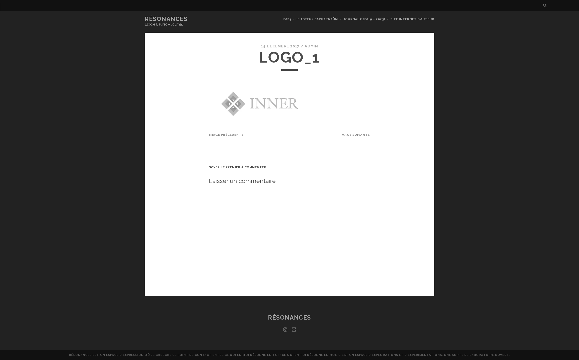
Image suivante (355, 134)
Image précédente (226, 134)
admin (311, 46)
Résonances (166, 19)
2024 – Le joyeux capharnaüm (310, 19)
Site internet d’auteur (412, 19)
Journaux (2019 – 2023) (364, 19)
